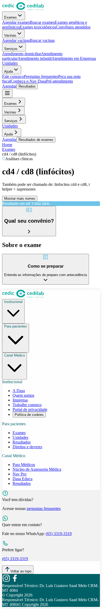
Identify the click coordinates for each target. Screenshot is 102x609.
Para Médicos (24, 464)
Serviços (11, 49)
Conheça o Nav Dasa (28, 81)
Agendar (9, 86)
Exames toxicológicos (38, 27)
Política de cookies (29, 415)
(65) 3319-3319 (59, 533)
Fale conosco (13, 76)
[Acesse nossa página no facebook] (14, 581)
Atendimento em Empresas (74, 58)
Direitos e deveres (27, 447)
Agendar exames (16, 22)
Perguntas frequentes (41, 76)
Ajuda (8, 71)
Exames (10, 17)
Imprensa (20, 400)
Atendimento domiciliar (21, 53)
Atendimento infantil (35, 58)
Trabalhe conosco (27, 405)
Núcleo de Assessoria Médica (37, 469)
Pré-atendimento (59, 81)
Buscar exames (42, 22)
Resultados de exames (36, 140)
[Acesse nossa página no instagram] (6, 581)
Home (7, 144)
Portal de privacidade (30, 409)
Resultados (27, 86)
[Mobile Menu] (7, 93)
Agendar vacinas (16, 40)
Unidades (10, 63)
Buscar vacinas (42, 40)
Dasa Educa (22, 478)
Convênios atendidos (73, 27)
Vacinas (10, 35)
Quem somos (23, 395)
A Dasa (19, 390)
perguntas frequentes (44, 508)
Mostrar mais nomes (19, 198)
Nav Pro (19, 474)
